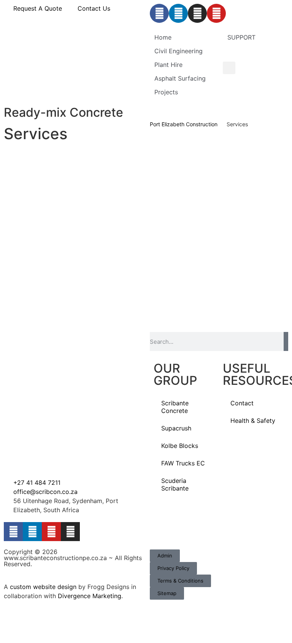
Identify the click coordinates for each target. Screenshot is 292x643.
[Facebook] (159, 13)
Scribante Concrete (175, 406)
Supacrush (176, 428)
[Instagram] (197, 13)
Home (162, 37)
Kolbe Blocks (179, 445)
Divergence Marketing (89, 596)
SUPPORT (241, 37)
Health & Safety (252, 420)
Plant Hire (168, 64)
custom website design (43, 587)
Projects (166, 92)
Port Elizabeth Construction (183, 124)
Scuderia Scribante (175, 484)
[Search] (286, 341)
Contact (242, 403)
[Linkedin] (178, 13)
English (270, 53)
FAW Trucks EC (183, 463)
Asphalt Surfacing (180, 78)
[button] (229, 68)
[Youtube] (216, 13)
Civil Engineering (178, 51)
